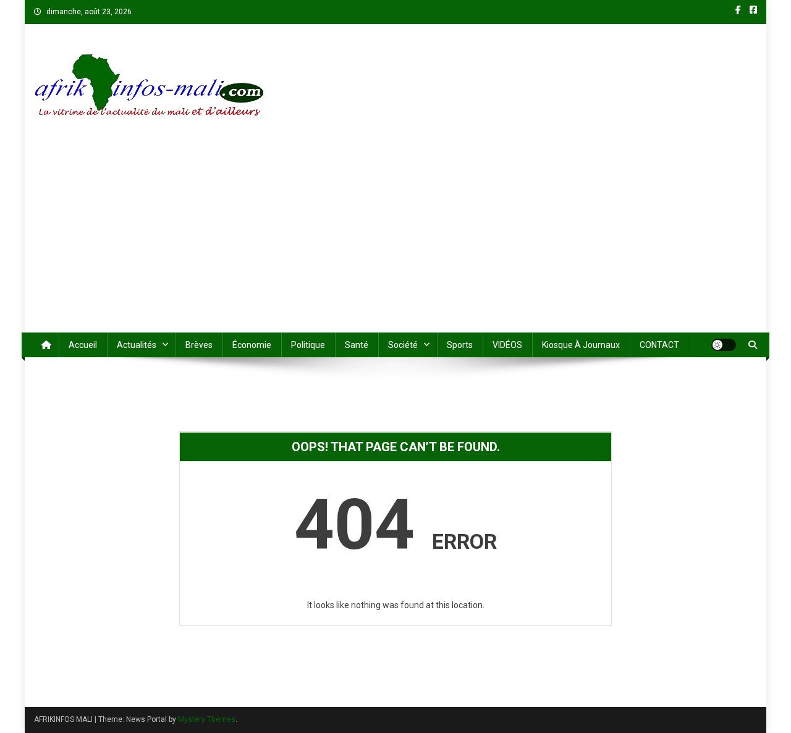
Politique (308, 345)
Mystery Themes (206, 719)
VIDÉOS (507, 345)
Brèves (199, 345)
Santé (356, 345)
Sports (460, 345)
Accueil (83, 345)
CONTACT (659, 345)
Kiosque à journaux (581, 345)
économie (251, 345)
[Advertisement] (395, 239)
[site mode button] (723, 345)
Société (403, 345)
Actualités (136, 345)
